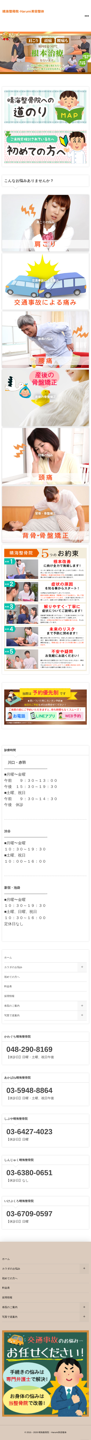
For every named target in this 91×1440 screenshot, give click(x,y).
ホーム (8, 957)
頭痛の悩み (45, 455)
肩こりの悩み (45, 222)
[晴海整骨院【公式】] (23, 11)
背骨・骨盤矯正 (45, 513)
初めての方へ (12, 976)
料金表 (8, 986)
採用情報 (9, 996)
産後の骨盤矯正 (45, 396)
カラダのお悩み (13, 967)
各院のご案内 (12, 1005)
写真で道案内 (11, 1015)
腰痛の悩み (45, 338)
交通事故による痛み (45, 280)
